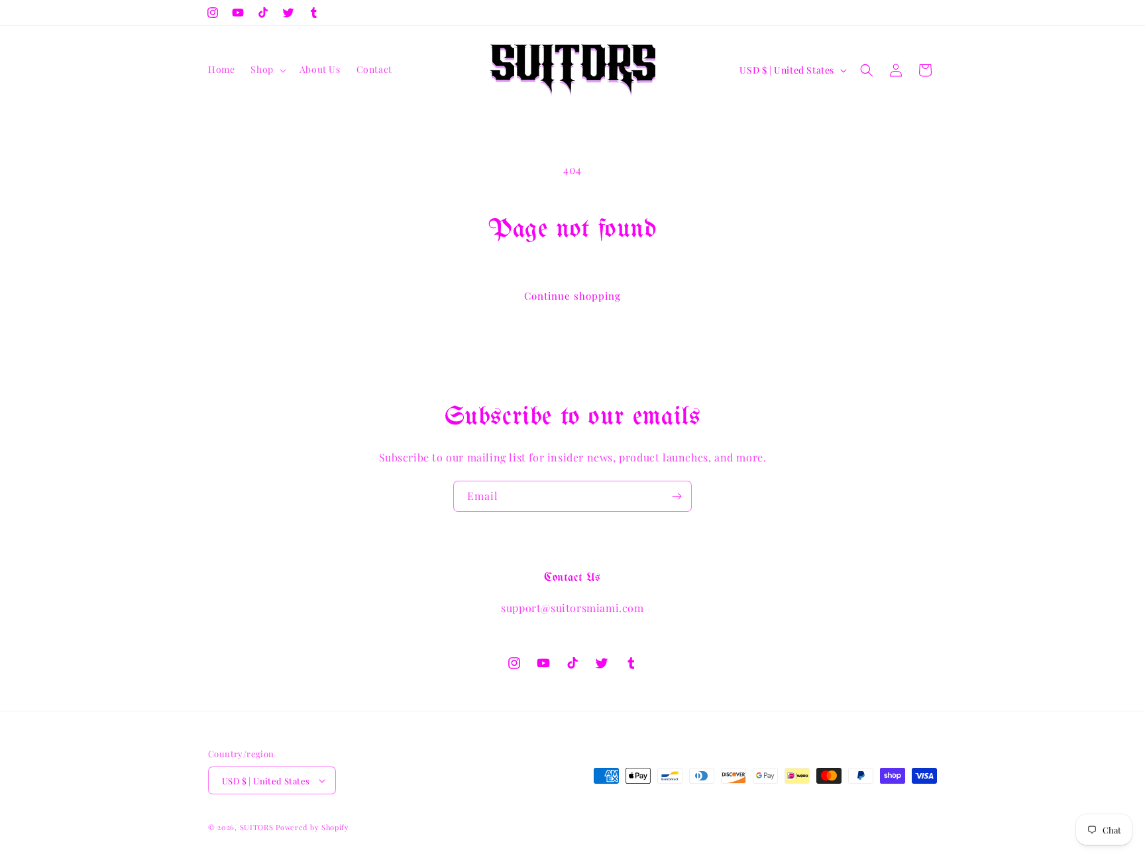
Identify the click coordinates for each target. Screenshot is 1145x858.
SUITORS (257, 827)
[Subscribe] (676, 496)
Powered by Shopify (312, 827)
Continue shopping (572, 295)
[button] (267, 70)
